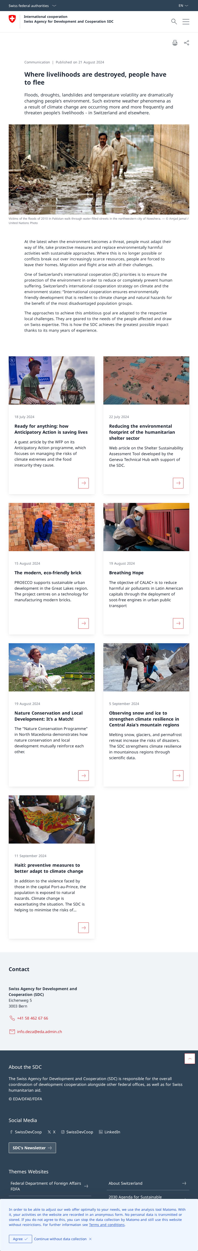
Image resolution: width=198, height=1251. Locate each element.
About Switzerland (125, 1183)
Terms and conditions (107, 1224)
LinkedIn (112, 1132)
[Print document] (175, 42)
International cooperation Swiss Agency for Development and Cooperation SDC (68, 18)
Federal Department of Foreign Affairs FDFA (46, 1186)
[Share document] (186, 42)
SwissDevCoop (28, 1132)
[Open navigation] (186, 21)
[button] (189, 1058)
